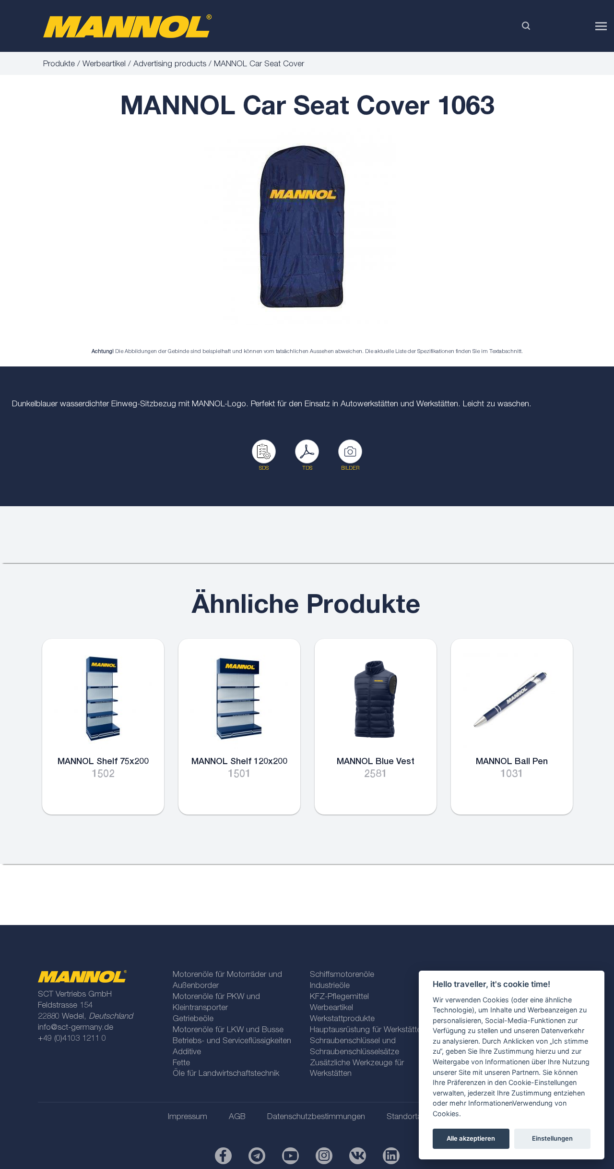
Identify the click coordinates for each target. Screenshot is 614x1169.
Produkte (59, 65)
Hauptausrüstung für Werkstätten (367, 1030)
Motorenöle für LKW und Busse (228, 1030)
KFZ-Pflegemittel (339, 997)
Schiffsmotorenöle (342, 975)
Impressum (187, 1117)
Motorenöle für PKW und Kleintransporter (216, 1002)
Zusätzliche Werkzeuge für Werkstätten (357, 1069)
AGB (237, 1117)
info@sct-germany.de (75, 1028)
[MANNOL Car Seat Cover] (300, 226)
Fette (181, 1063)
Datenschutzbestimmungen (316, 1117)
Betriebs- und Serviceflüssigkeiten (232, 1041)
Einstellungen (552, 1138)
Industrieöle (330, 986)
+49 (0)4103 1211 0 (72, 1039)
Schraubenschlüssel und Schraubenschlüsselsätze (354, 1047)
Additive (187, 1052)
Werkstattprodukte (342, 1019)
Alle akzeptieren (471, 1138)
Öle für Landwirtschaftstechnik (226, 1074)
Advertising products (169, 65)
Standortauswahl (416, 1117)
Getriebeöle (193, 1019)
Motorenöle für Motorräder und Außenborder (227, 980)
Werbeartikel (104, 65)
